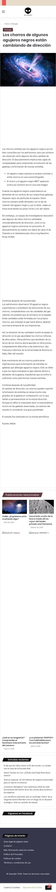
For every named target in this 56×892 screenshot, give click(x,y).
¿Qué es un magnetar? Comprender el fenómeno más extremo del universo (14, 741)
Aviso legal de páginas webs (16, 842)
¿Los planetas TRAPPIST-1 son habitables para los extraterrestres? (41, 740)
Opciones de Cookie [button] (32, 887)
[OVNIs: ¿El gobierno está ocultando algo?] (14, 507)
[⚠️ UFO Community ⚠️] (28, 11)
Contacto (8, 846)
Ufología (14, 24)
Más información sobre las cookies (19, 850)
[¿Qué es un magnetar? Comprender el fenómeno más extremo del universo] (14, 633)
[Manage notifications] (49, 886)
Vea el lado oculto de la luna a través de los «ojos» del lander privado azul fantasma (41, 520)
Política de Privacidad (13, 854)
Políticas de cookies (12, 858)
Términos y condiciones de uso (17, 863)
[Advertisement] (28, 118)
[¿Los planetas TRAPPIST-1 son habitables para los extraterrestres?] (41, 633)
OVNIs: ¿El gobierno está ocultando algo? (14, 517)
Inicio (6, 24)
